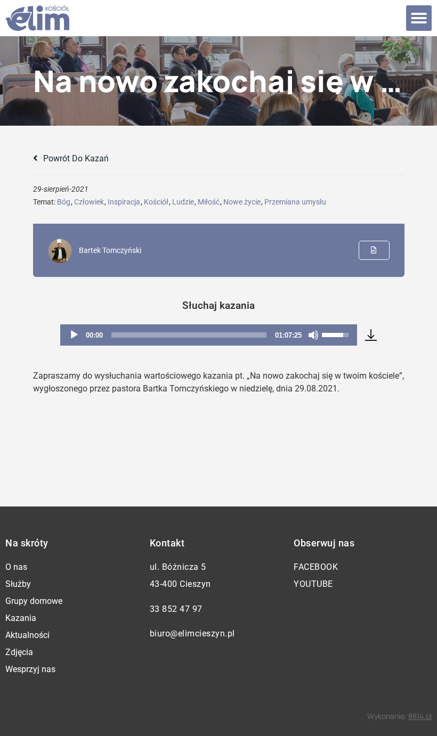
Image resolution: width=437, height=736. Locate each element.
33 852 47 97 (176, 609)
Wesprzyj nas (30, 669)
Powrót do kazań (75, 158)
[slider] (189, 335)
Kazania (20, 618)
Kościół (156, 202)
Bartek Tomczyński (110, 250)
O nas (16, 567)
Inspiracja (124, 202)
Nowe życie (242, 202)
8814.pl (420, 716)
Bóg (63, 202)
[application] (209, 335)
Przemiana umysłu (295, 202)
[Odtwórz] (74, 335)
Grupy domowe (33, 601)
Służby (18, 584)
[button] (419, 18)
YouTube (313, 584)
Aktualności (27, 635)
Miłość (209, 202)
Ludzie (183, 202)
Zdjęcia (19, 652)
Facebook (316, 567)
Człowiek (89, 202)
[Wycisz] (313, 335)
